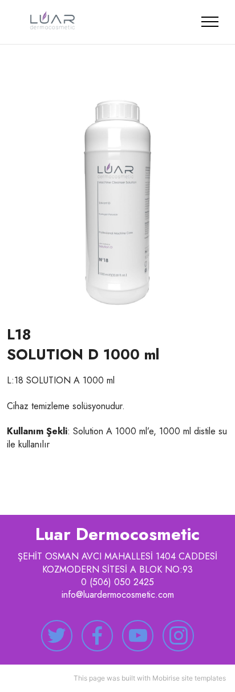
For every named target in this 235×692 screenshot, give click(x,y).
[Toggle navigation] (210, 21)
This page (89, 678)
